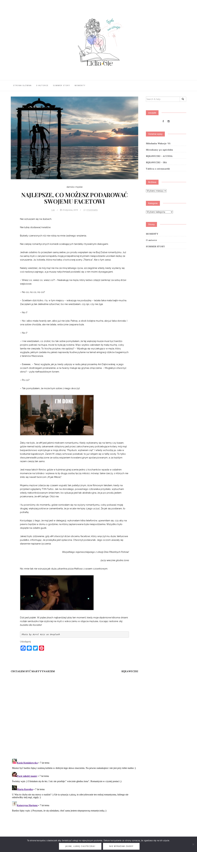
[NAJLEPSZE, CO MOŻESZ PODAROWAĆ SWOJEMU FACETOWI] (74, 137)
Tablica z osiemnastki (158, 168)
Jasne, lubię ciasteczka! (80, 846)
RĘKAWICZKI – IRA (156, 162)
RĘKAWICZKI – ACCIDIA (159, 156)
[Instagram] (168, 121)
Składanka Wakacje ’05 (158, 143)
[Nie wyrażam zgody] (193, 844)
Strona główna (22, 86)
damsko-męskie (74, 187)
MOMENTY (80, 86)
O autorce (42, 86)
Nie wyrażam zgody (121, 846)
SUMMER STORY (61, 86)
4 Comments (92, 210)
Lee (53, 210)
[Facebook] (163, 121)
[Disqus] (74, 716)
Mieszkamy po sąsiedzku (159, 149)
